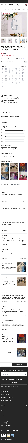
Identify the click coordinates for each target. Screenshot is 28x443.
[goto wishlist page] (23, 5)
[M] (5, 79)
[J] (19, 76)
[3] (16, 69)
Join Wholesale (5, 394)
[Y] (22, 82)
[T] (5, 82)
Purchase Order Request (7, 397)
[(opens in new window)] (3, 435)
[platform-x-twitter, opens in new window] (11, 430)
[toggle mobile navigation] (2, 5)
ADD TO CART (19, 364)
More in (23, 66)
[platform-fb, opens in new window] (8, 430)
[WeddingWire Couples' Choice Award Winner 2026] (8, 435)
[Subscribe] (25, 374)
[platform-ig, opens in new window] (2, 430)
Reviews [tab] (5, 184)
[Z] (2, 86)
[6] (2, 72)
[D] (22, 72)
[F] (5, 76)
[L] (2, 79)
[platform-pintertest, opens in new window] (17, 430)
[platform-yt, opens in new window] (14, 430)
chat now (14, 383)
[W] (16, 82)
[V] (12, 82)
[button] (4, 41)
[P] (16, 79)
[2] (12, 69)
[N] (9, 79)
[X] (19, 82)
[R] (22, 79)
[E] (2, 76)
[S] (2, 82)
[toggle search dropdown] (18, 5)
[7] (5, 72)
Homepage (4, 9)
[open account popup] (20, 5)
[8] (9, 72)
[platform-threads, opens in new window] (5, 430)
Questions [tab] (15, 184)
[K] (22, 76)
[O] (12, 79)
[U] (9, 82)
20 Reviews (10, 61)
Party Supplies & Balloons (14, 9)
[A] (2, 69)
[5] (22, 69)
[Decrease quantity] (2, 365)
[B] (16, 72)
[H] (12, 76)
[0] (5, 69)
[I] (16, 76)
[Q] (19, 79)
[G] (9, 76)
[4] (19, 69)
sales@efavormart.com (16, 379)
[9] (12, 72)
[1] (9, 69)
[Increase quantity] (9, 365)
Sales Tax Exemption (6, 400)
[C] (19, 72)
